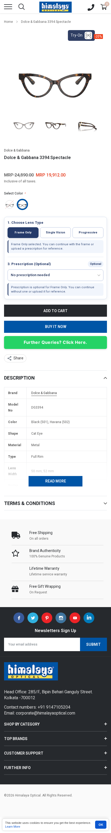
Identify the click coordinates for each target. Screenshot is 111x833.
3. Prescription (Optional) (29, 264)
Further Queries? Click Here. (55, 342)
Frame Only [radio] (23, 232)
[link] (24, 123)
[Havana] (22, 204)
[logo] (55, 6)
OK (101, 824)
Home (8, 21)
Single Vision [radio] (55, 232)
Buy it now (55, 327)
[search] (21, 6)
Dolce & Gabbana (17, 150)
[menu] (8, 7)
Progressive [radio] (88, 232)
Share (18, 358)
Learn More (12, 826)
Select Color (15, 193)
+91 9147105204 (54, 707)
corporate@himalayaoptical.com (45, 713)
